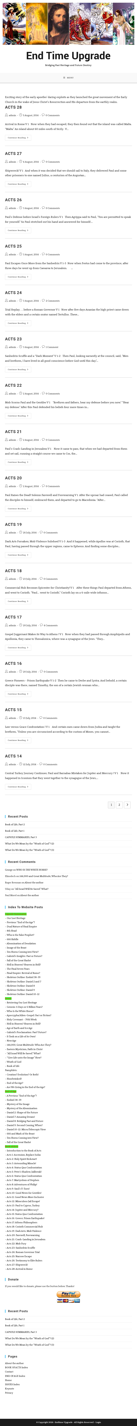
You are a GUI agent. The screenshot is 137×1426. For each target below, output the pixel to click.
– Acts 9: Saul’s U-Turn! (17, 1188)
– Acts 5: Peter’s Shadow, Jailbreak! (23, 1172)
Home (8, 1380)
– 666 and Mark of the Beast (20, 1133)
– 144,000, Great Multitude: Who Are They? (28, 1045)
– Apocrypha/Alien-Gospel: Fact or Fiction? (28, 1015)
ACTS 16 (13, 663)
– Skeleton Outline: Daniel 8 (20, 986)
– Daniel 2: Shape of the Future (21, 1112)
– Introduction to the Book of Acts (23, 1150)
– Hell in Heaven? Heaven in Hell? (23, 964)
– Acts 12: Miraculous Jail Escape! (22, 1201)
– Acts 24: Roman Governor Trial (22, 1252)
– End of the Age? (14, 1083)
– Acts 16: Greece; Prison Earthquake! (24, 1218)
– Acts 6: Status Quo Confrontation (23, 1176)
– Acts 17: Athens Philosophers (21, 1222)
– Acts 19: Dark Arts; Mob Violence (23, 1231)
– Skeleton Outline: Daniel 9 (20, 990)
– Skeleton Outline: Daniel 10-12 (22, 994)
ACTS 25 (13, 246)
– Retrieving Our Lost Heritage (21, 1002)
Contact (9, 1371)
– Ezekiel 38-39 (13, 1100)
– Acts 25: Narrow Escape (18, 1256)
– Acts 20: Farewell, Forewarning (22, 1235)
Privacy (9, 1393)
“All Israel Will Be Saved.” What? (31, 889)
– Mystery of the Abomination (21, 1108)
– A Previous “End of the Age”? (21, 1096)
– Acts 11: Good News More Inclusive (24, 1197)
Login (98, 1422)
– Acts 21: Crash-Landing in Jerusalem (25, 1239)
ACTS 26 (13, 200)
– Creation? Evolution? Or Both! (22, 1074)
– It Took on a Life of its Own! (20, 1036)
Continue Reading (19, 138)
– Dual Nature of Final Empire (21, 926)
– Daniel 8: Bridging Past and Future (24, 1121)
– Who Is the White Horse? (19, 1011)
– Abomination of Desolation (20, 943)
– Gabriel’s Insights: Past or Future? (23, 956)
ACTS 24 (13, 292)
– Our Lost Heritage (15, 918)
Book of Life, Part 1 (14, 831)
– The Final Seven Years (17, 969)
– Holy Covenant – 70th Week (21, 1019)
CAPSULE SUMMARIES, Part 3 (21, 837)
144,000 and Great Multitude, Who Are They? (44, 876)
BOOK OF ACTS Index (16, 1367)
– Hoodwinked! (13, 1079)
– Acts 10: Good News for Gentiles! (23, 1193)
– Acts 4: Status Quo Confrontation (23, 1167)
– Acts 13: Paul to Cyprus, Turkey (22, 1205)
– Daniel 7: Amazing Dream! (20, 1117)
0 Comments (53, 115)
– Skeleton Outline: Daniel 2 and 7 (23, 981)
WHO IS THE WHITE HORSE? (32, 870)
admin (12, 115)
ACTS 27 (13, 153)
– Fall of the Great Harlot (18, 960)
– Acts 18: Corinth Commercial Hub (24, 1226)
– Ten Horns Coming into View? (22, 952)
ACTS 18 (13, 570)
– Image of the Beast (15, 947)
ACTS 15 (13, 709)
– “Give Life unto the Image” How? (23, 1057)
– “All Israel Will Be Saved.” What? (23, 1053)
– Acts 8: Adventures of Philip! (21, 1184)
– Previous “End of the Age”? (20, 922)
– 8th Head (11, 931)
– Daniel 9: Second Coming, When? (24, 1125)
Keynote (9, 1388)
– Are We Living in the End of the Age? (25, 1087)
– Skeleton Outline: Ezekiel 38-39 (22, 977)
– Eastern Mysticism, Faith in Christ (24, 1049)
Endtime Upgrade (64, 1422)
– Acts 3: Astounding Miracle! (20, 1163)
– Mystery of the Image (17, 1104)
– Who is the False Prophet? (19, 935)
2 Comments (53, 301)
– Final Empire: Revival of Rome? (22, 973)
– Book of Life (12, 1066)
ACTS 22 (13, 385)
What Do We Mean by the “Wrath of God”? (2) (29, 843)
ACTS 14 (13, 756)
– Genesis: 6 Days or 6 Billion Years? (24, 1007)
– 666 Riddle (11, 939)
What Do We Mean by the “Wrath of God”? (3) (29, 850)
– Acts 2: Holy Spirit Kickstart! (21, 1159)
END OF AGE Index (15, 1376)
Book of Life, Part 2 (15, 824)
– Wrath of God (13, 1062)
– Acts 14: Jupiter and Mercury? (21, 1210)
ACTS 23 (13, 339)
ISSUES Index (12, 1384)
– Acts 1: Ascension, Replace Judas (23, 1155)
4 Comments (51, 625)
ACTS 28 (13, 107)
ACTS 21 (13, 431)
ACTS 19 (13, 524)
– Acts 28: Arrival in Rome (19, 1269)
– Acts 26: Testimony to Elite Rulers (23, 1260)
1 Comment (52, 347)
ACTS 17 (13, 617)
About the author (34, 882)
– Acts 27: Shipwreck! (16, 1265)
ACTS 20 (13, 478)
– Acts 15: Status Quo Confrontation (24, 1214)
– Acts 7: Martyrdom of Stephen (22, 1180)
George (9, 870)
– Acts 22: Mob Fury (15, 1243)
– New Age (10, 1040)
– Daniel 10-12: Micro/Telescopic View (25, 1129)
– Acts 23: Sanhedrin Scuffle (20, 1248)
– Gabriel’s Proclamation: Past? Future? (25, 1032)
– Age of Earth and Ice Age (18, 1028)
